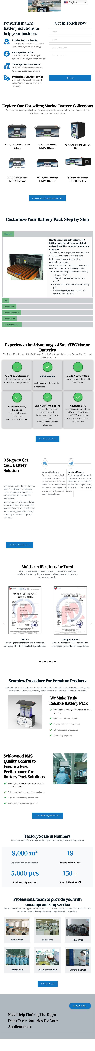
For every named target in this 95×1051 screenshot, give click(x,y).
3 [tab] (45, 661)
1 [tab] (40, 661)
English (72, 2)
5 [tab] (50, 661)
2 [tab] (42, 661)
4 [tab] (47, 661)
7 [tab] (55, 661)
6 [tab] (52, 661)
